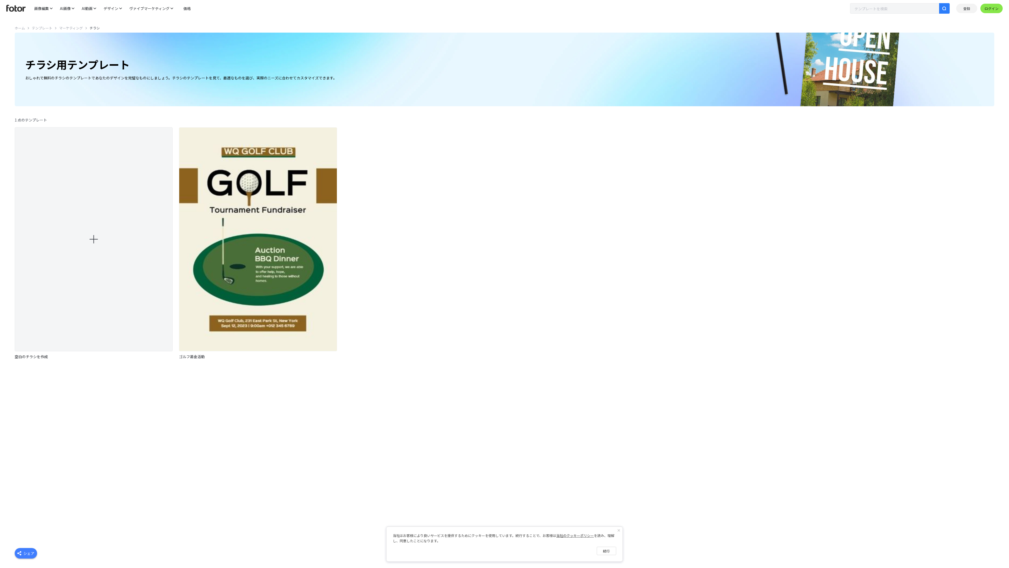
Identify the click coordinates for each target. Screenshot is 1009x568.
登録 (966, 8)
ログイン (991, 8)
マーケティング (71, 28)
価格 (187, 8)
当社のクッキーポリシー (575, 535)
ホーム (20, 28)
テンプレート (42, 28)
